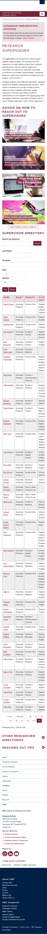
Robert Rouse (8, 304)
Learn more (14, 78)
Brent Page (7, 375)
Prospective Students (19, 19)
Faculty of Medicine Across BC (13, 919)
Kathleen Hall (8, 324)
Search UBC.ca (8, 898)
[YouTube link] (16, 853)
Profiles (24, 865)
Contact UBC (7, 883)
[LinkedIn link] (10, 853)
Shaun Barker (8, 408)
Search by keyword (11, 239)
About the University (9, 885)
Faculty (30, 297)
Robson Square (8, 914)
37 (37, 716)
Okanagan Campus (9, 908)
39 (11, 721)
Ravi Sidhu (7, 465)
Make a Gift (6, 895)
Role (4, 270)
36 (31, 716)
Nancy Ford (7, 672)
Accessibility (6, 930)
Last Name (7, 251)
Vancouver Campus (9, 906)
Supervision (6, 781)
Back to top (6, 865)
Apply (4, 804)
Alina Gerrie (7, 502)
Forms (4, 790)
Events (5, 890)
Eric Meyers (7, 472)
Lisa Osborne (8, 332)
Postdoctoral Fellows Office (15, 837)
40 (17, 721)
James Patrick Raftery (6, 525)
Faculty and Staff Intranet (14, 844)
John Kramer (8, 659)
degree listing (35, 96)
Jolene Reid (7, 692)
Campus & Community (10, 771)
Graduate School (7, 19)
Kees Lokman (8, 551)
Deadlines (6, 786)
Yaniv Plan (7, 707)
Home (4, 757)
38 (42, 716)
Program (6, 260)
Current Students (8, 767)
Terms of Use (24, 927)
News (4, 888)
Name (7, 297)
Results (5, 278)
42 (28, 721)
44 (40, 721)
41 (23, 721)
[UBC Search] (42, 2)
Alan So (6, 592)
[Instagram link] (4, 853)
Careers (5, 893)
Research (32, 865)
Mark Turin (7, 434)
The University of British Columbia (17, 4)
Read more (28, 38)
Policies (5, 795)
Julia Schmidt (8, 385)
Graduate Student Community (16, 840)
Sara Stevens (8, 452)
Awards (5, 776)
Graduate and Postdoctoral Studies (23, 811)
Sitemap (17, 865)
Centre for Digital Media (11, 917)
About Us (5, 800)
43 (34, 721)
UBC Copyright (36, 927)
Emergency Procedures (10, 927)
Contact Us (6, 827)
